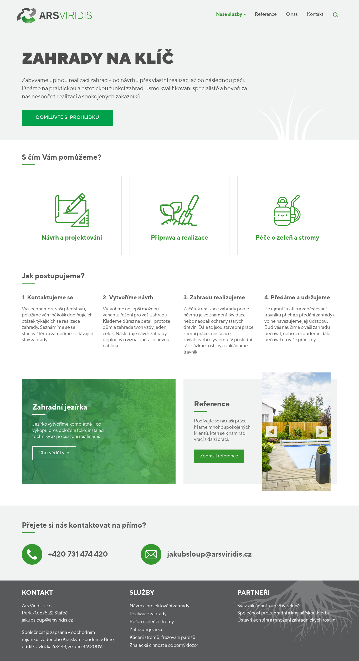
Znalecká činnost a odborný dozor (164, 645)
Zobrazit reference (219, 456)
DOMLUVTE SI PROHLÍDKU (67, 117)
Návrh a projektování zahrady (159, 606)
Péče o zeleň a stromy (152, 621)
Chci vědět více (54, 453)
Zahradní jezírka (146, 629)
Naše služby (229, 14)
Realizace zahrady (148, 614)
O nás (292, 14)
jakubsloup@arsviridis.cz (47, 620)
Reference (266, 14)
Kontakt (315, 14)
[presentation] (271, 431)
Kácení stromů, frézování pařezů (163, 637)
